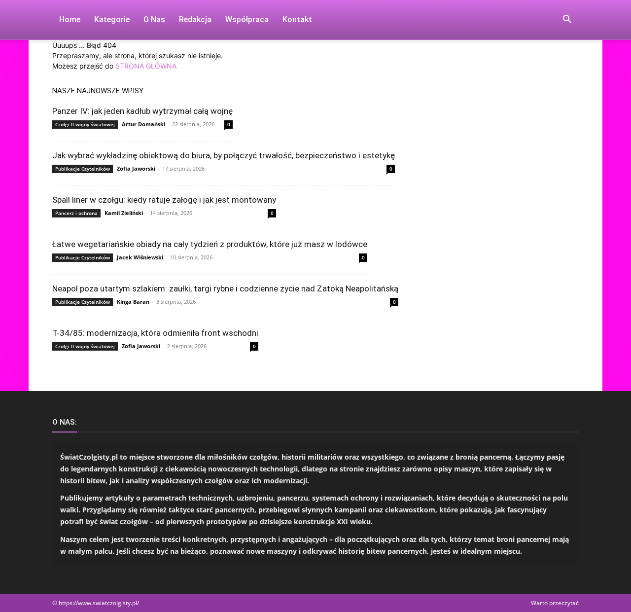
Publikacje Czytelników (82, 168)
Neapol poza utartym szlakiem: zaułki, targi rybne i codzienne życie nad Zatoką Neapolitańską (225, 288)
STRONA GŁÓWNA (145, 66)
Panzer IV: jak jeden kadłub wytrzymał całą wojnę (142, 111)
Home (69, 19)
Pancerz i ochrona (76, 213)
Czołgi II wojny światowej (85, 124)
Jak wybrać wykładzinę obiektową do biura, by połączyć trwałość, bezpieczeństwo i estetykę (223, 155)
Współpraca (247, 19)
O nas (154, 19)
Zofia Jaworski (136, 168)
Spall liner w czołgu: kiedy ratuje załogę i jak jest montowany (164, 200)
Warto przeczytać (555, 603)
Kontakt (297, 19)
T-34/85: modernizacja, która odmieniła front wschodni (155, 333)
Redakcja (195, 19)
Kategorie (112, 19)
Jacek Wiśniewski (140, 257)
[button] (567, 20)
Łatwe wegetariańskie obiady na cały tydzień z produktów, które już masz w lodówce (209, 244)
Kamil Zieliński (124, 212)
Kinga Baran (133, 301)
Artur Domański (143, 124)
